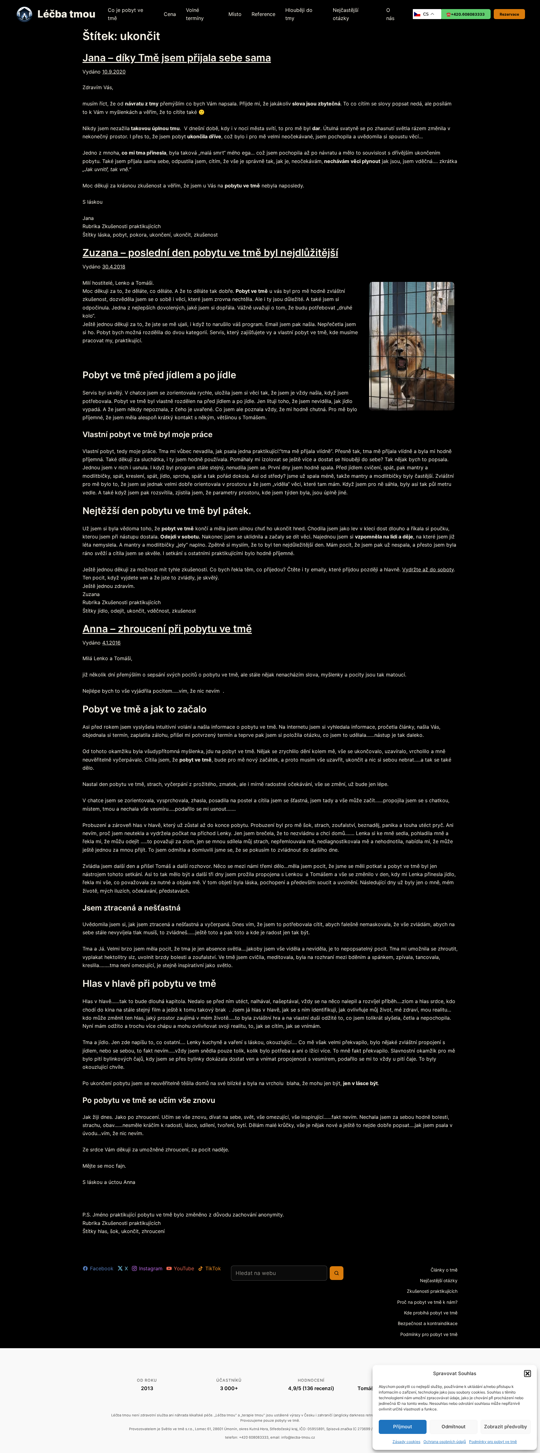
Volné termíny (195, 14)
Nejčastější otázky (345, 14)
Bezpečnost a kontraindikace (428, 1323)
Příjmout (402, 1427)
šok (114, 1231)
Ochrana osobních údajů (444, 1441)
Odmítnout (454, 1427)
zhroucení (153, 1231)
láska (104, 235)
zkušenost (206, 235)
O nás (390, 14)
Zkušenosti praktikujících (131, 226)
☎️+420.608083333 (465, 14)
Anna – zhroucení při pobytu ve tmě (167, 629)
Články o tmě (444, 1269)
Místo (235, 14)
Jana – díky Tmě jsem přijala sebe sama (176, 58)
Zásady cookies (406, 1441)
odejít (117, 611)
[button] (527, 1373)
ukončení (160, 235)
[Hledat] (336, 1273)
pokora (138, 235)
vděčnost (158, 611)
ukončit (182, 235)
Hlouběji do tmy (298, 14)
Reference (263, 14)
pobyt (120, 235)
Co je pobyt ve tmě (125, 14)
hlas (102, 1231)
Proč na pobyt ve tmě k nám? (427, 1302)
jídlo (103, 611)
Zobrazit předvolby (505, 1427)
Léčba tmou (66, 14)
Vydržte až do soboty (428, 569)
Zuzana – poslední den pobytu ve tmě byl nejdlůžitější (210, 253)
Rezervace (509, 14)
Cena (170, 14)
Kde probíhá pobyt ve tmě (431, 1312)
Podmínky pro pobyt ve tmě (493, 1441)
